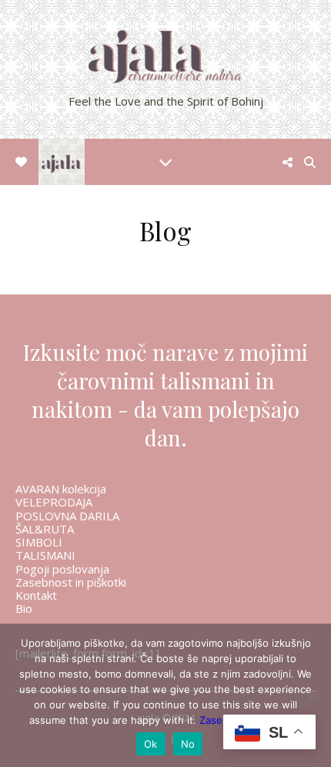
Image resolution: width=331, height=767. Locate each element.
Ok (151, 744)
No (188, 744)
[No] (311, 695)
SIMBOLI (38, 542)
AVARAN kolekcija (60, 488)
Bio (23, 608)
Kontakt (36, 595)
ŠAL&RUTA (44, 529)
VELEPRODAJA (53, 502)
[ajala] (165, 69)
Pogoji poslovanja (62, 569)
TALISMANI (45, 555)
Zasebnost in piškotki (70, 582)
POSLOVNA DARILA (67, 515)
